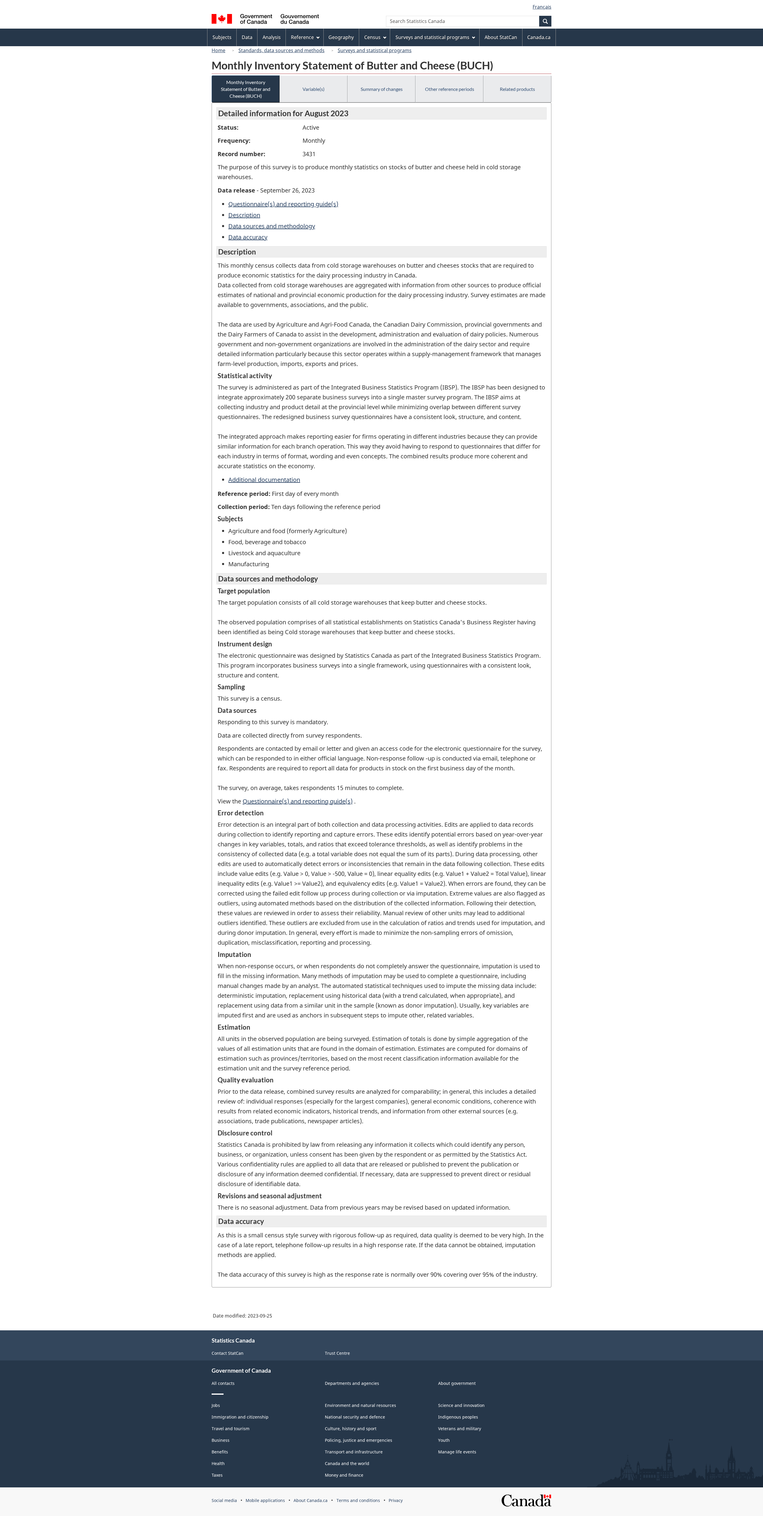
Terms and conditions (358, 1500)
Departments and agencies (352, 1383)
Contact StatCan (228, 1353)
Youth (444, 1440)
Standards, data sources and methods (281, 50)
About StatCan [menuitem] (501, 37)
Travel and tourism (230, 1428)
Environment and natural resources (360, 1405)
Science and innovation (461, 1405)
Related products (517, 89)
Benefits (220, 1452)
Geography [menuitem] (341, 37)
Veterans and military (459, 1428)
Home (218, 50)
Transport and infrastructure (354, 1452)
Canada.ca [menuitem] (538, 37)
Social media (224, 1500)
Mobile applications (265, 1500)
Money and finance (344, 1475)
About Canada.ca (311, 1500)
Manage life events (457, 1452)
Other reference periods (449, 89)
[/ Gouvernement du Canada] (265, 20)
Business (220, 1440)
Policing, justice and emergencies (358, 1440)
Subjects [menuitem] (222, 37)
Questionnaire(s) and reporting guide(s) (283, 204)
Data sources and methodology (271, 226)
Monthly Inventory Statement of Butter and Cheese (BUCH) (245, 89)
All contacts (223, 1383)
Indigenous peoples (458, 1417)
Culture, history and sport (350, 1428)
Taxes (217, 1475)
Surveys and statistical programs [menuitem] (432, 37)
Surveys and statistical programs (375, 50)
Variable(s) (314, 89)
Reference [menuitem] (302, 37)
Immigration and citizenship (240, 1417)
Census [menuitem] (372, 37)
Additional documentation (264, 480)
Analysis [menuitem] (272, 37)
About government (457, 1383)
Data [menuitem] (247, 37)
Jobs (216, 1405)
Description (244, 215)
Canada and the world (347, 1463)
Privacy (396, 1500)
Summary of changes (382, 89)
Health (218, 1463)
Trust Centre (337, 1353)
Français (542, 7)
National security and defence (355, 1417)
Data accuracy (247, 237)
